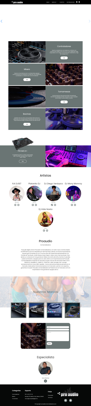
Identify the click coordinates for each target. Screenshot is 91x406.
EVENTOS (62, 2)
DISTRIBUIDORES (71, 2)
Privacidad (50, 395)
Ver (64, 58)
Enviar (49, 343)
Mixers (13, 396)
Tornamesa (15, 398)
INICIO (47, 2)
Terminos (50, 397)
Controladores (15, 394)
